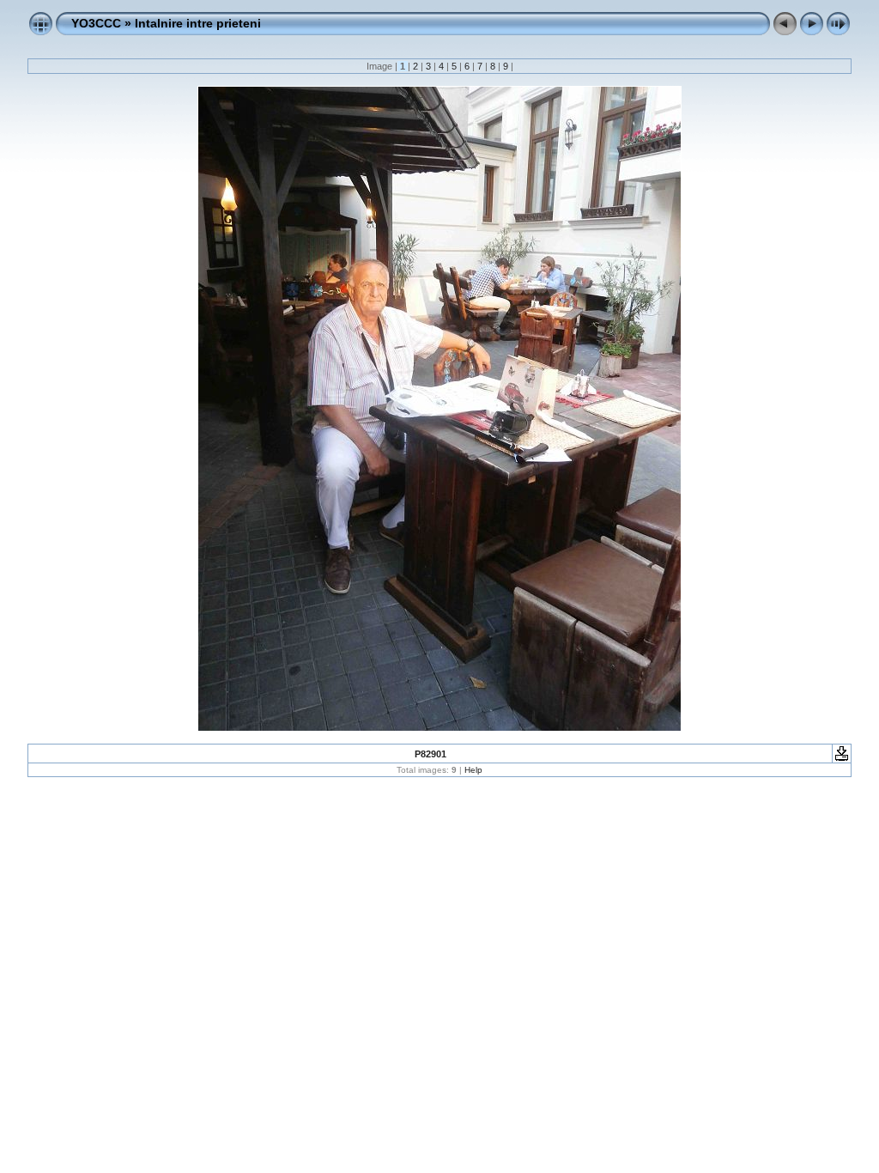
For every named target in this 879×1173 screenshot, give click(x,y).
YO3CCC (96, 23)
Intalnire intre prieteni (198, 23)
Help (473, 770)
